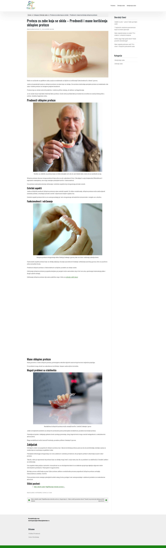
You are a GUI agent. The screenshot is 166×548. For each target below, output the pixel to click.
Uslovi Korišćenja (34, 537)
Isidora (51, 29)
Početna (113, 5)
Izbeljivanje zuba (131, 5)
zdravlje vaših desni (72, 277)
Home (29, 15)
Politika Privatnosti (34, 533)
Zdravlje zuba (121, 5)
